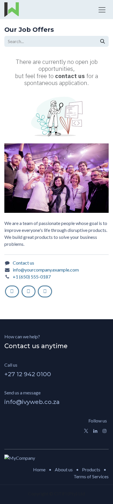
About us (64, 469)
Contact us (23, 262)
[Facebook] (12, 291)
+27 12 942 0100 (27, 374)
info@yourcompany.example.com (46, 269)
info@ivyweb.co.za (32, 401)
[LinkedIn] (45, 291)
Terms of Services (91, 476)
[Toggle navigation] (102, 9)
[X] (28, 291)
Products (91, 469)
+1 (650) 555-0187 (32, 276)
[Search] (102, 41)
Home (39, 469)
